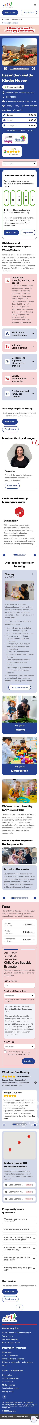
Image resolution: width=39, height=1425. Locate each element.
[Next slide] (35, 1124)
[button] (5, 68)
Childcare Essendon (10, 23)
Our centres (15, 19)
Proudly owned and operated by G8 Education (19, 1417)
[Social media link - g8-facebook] (4, 1397)
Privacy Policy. (23, 1054)
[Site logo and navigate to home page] (11, 5)
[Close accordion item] (32, 574)
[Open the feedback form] (33, 1419)
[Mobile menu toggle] (28, 5)
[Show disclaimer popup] (35, 1082)
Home (6, 19)
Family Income (10, 981)
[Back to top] (19, 1307)
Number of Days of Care (15, 991)
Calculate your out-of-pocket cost (19, 130)
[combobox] (19, 163)
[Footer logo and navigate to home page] (9, 1317)
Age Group (9, 1042)
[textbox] (19, 163)
